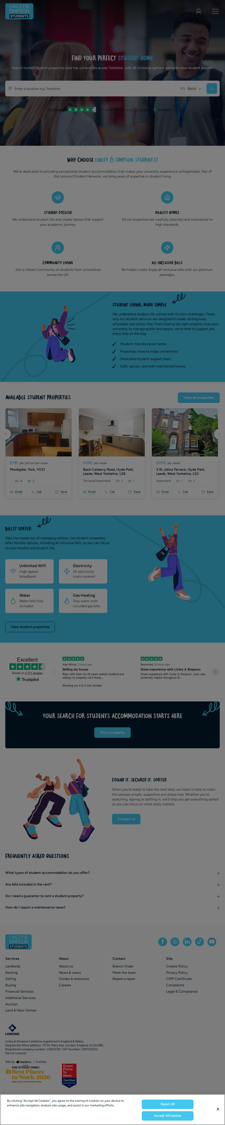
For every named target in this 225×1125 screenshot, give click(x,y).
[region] (112, 1109)
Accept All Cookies (167, 1116)
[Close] (218, 1109)
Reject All (167, 1104)
